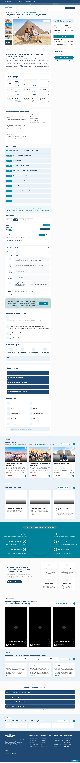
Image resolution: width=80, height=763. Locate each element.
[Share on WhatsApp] (25, 645)
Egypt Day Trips (32, 742)
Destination (36, 7)
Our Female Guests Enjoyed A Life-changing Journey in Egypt (62, 642)
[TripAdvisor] (17, 1)
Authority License (67, 744)
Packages (23, 7)
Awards (54, 742)
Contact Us (43, 738)
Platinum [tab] (29, 219)
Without (47, 234)
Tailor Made (43, 303)
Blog (5, 760)
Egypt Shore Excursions (33, 744)
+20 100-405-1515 (8, 1)
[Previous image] (15, 32)
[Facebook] (5, 753)
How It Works (43, 740)
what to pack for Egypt (28, 429)
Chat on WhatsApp (64, 57)
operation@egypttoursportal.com (29, 1)
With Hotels (41, 234)
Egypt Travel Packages (33, 738)
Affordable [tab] (9, 219)
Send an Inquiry (45, 229)
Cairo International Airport (14, 508)
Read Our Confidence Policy (14, 581)
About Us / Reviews (57, 738)
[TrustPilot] (19, 1)
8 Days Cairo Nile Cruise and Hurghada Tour (14, 464)
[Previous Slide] (45, 77)
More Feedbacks (64, 659)
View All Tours (65, 444)
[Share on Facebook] (25, 640)
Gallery (9, 760)
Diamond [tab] (22, 219)
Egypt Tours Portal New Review (37, 643)
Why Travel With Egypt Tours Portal (40, 527)
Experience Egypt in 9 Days (61, 463)
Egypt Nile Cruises (32, 740)
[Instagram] (8, 753)
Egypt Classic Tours (19, 12)
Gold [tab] (15, 219)
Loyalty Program (15, 760)
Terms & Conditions (68, 740)
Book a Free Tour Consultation (64, 60)
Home (16, 7)
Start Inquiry (64, 36)
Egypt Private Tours (11, 12)
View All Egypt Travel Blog (62, 487)
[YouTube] (10, 753)
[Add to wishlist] (74, 15)
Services (55, 746)
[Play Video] (16, 627)
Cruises (29, 7)
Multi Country (44, 7)
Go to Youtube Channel (63, 603)
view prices (68, 21)
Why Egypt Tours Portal (58, 740)
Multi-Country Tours (33, 746)
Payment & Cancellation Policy (70, 738)
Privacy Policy (67, 742)
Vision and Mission (57, 744)
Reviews (52, 7)
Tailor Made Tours (70, 8)
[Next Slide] (48, 77)
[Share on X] (25, 642)
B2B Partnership (44, 746)
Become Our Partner (63, 720)
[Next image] (49, 32)
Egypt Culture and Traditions (39, 508)
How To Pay (43, 742)
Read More (8, 70)
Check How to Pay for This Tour (41, 359)
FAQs (42, 744)
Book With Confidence (40, 524)
